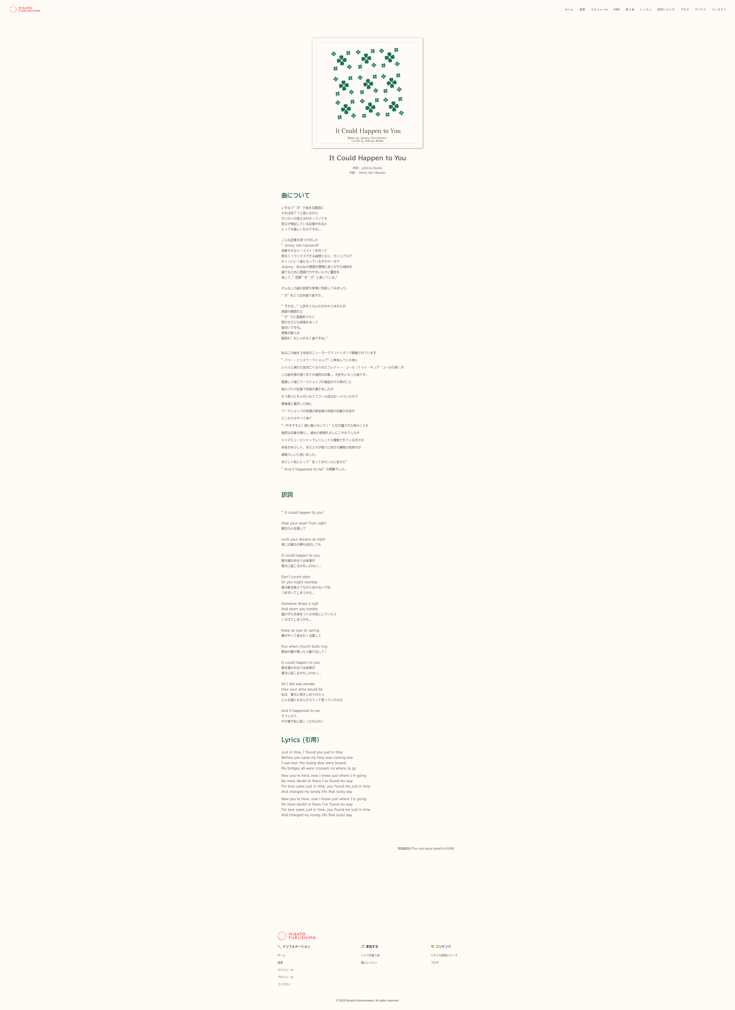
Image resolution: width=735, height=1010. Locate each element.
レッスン (646, 9)
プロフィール (286, 977)
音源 (582, 9)
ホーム (569, 9)
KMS (617, 9)
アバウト (700, 9)
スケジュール (599, 9)
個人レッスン (369, 962)
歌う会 (630, 9)
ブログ (684, 9)
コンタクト (719, 9)
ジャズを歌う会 (370, 955)
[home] (25, 9)
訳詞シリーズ (666, 9)
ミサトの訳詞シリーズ (444, 955)
